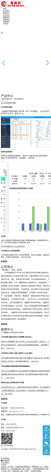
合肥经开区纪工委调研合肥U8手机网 (12, 382)
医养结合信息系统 (6, 151)
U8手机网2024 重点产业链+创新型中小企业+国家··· (17, 353)
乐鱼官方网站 (36, 471)
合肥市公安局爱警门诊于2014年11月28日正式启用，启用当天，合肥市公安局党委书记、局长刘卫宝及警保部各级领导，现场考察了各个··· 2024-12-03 (25, 345)
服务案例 (6, 17)
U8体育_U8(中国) (7, 467)
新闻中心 (6, 13)
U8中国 (5, 23)
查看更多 (4, 261)
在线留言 (6, 21)
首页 (4, 8)
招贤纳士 (6, 19)
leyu (40, 467)
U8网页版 (34, 467)
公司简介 (6, 10)
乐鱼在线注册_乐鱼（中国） (21, 469)
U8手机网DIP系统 (6, 107)
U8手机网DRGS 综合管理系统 (10, 250)
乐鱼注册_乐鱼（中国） (21, 471)
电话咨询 (5, 458)
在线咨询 (6, 460)
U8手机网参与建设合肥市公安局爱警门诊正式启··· (17, 337)
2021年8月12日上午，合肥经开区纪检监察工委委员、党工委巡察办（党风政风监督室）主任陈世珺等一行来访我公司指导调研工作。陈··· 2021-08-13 (25, 390)
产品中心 (6, 15)
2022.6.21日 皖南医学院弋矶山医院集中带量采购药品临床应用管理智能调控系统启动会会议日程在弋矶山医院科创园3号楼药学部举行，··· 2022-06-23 (25, 374)
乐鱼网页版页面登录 (22, 467)
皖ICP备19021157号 (16, 411)
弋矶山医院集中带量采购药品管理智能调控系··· (16, 366)
